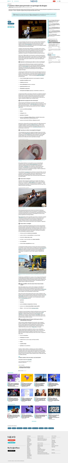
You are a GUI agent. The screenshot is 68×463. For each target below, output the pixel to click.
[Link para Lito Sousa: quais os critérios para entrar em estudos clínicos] (14, 392)
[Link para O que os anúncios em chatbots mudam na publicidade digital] (27, 392)
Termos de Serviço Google (56, 62)
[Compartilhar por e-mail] (11, 27)
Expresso (35, 382)
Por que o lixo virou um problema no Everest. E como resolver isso (54, 21)
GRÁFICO (28, 441)
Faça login (11, 442)
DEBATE (28, 449)
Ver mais (34, 421)
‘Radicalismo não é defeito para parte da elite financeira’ (53, 384)
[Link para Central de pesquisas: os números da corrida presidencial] (41, 409)
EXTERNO (29, 453)
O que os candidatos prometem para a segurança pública (40, 384)
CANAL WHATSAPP (55, 445)
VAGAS (38, 447)
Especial (50, 27)
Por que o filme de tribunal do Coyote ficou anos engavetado (53, 399)
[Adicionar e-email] (58, 47)
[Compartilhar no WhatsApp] (13, 27)
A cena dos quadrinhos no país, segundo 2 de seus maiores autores (40, 399)
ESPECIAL (29, 452)
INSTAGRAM (54, 442)
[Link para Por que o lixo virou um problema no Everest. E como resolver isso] (14, 409)
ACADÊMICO (29, 454)
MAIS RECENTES (16, 1)
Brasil (9, 21)
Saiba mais (24, 370)
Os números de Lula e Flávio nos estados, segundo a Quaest (27, 384)
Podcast (8, 382)
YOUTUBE (53, 441)
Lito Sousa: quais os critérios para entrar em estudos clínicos (13, 399)
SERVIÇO (28, 445)
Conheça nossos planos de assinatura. (23, 15)
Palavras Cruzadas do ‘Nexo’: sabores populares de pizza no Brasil (54, 31)
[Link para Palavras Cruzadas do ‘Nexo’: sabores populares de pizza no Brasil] (54, 409)
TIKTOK (53, 443)
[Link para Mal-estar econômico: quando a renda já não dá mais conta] (14, 378)
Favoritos (50, 34)
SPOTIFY (53, 444)
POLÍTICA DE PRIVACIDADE (42, 452)
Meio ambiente (51, 428)
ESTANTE (28, 451)
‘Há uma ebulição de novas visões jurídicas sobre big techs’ (54, 24)
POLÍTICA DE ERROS (41, 450)
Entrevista (49, 382)
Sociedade (25, 428)
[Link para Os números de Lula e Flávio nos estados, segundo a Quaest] (27, 378)
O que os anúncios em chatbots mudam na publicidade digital (27, 399)
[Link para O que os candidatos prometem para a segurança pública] (40, 378)
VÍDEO (28, 442)
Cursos (53, 449)
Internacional (19, 428)
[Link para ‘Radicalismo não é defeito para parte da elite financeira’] (54, 378)
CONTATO (39, 448)
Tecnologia (41, 428)
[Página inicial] (34, 1)
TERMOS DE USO (40, 451)
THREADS (53, 440)
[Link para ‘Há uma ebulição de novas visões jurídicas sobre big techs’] (27, 409)
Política (9, 428)
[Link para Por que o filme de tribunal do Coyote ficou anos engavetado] (54, 392)
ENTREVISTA (29, 444)
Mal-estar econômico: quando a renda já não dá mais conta (13, 384)
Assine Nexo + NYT (11, 450)
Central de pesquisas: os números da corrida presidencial (41, 416)
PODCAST (29, 450)
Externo (50, 20)
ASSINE (54, 1)
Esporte (46, 428)
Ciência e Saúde (11, 23)
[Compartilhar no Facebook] (8, 27)
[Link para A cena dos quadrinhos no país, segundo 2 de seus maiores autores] (40, 392)
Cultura (29, 428)
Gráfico (22, 382)
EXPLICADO (29, 440)
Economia (14, 428)
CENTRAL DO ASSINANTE (41, 440)
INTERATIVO (29, 443)
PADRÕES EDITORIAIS (41, 449)
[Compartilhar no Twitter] (10, 27)
